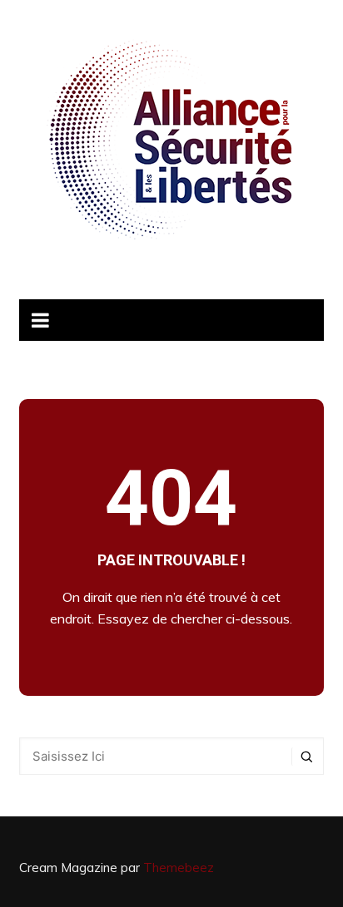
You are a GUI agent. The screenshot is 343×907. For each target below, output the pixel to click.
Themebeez (178, 867)
